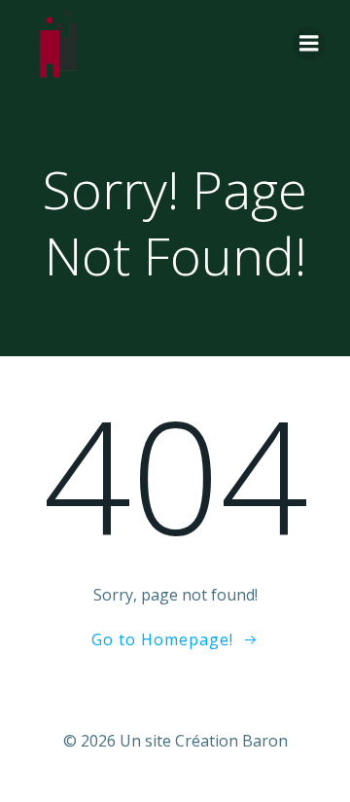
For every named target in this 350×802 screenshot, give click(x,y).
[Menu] (309, 43)
